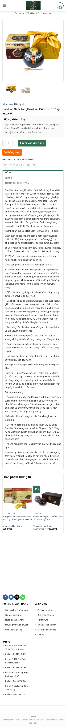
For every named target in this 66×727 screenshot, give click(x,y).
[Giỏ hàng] (60, 5)
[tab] (33, 172)
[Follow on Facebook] (5, 597)
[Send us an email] (17, 597)
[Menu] (4, 5)
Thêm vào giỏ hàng (32, 143)
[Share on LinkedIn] (34, 165)
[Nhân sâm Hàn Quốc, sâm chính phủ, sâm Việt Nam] (33, 5)
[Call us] (22, 597)
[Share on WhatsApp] (5, 165)
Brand (8, 178)
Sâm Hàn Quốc (33, 13)
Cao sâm (47, 13)
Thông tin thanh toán (17, 183)
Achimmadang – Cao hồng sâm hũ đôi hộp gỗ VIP (48, 518)
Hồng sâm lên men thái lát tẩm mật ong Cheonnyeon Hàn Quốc (17, 518)
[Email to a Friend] (22, 165)
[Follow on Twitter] (11, 597)
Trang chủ (19, 13)
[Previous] (4, 506)
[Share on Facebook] (11, 165)
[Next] (62, 506)
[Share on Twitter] (17, 165)
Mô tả (8, 172)
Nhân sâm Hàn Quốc (13, 104)
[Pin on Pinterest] (28, 165)
